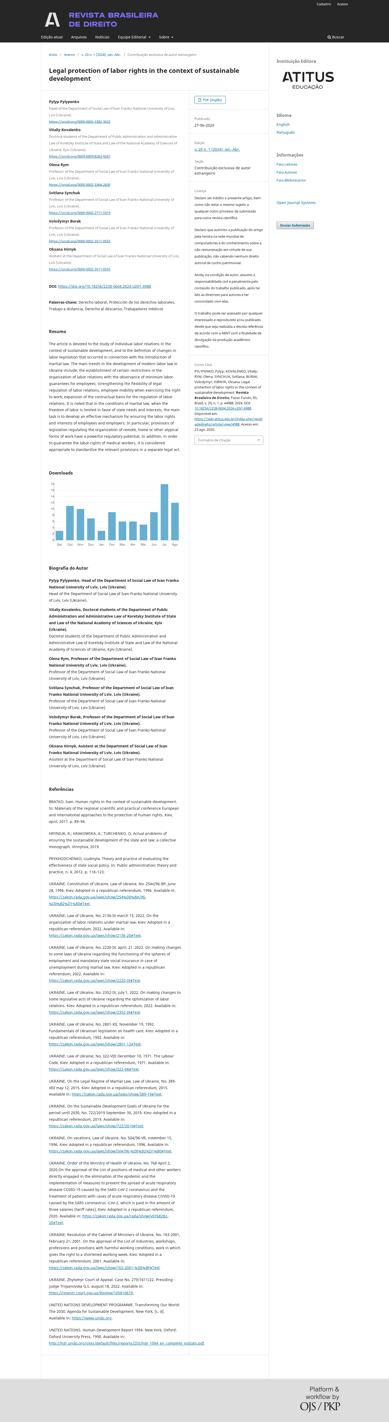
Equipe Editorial (132, 36)
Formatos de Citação (214, 440)
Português (286, 132)
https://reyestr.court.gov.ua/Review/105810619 (91, 1292)
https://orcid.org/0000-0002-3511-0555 (79, 240)
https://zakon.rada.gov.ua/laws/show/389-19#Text (116, 1094)
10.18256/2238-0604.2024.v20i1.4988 (223, 408)
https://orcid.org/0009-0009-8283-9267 (79, 156)
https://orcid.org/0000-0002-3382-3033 (79, 121)
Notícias (102, 36)
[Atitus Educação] (308, 93)
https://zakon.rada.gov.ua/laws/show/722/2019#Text (96, 1125)
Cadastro (324, 4)
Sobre (164, 36)
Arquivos (79, 36)
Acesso (342, 4)
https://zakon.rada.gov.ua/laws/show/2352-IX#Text (94, 1012)
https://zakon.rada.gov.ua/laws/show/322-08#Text (94, 1069)
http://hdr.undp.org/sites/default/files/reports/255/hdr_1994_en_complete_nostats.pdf (126, 1343)
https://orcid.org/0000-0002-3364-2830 (79, 184)
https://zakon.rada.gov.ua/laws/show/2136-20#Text (95, 935)
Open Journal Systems (296, 202)
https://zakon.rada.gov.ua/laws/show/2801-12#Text (95, 1044)
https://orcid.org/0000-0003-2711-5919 (79, 212)
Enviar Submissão (295, 225)
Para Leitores (287, 164)
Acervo (69, 54)
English (283, 124)
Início (53, 54)
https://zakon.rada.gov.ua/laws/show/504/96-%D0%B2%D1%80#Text (110, 1151)
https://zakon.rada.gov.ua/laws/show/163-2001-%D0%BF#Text (104, 1267)
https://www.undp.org (92, 1318)
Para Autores (287, 172)
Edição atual (52, 36)
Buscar (337, 36)
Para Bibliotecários (291, 180)
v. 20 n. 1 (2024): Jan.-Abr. (101, 54)
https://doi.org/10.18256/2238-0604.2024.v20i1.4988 (104, 286)
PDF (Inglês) (212, 100)
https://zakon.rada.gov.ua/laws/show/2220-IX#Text (94, 980)
